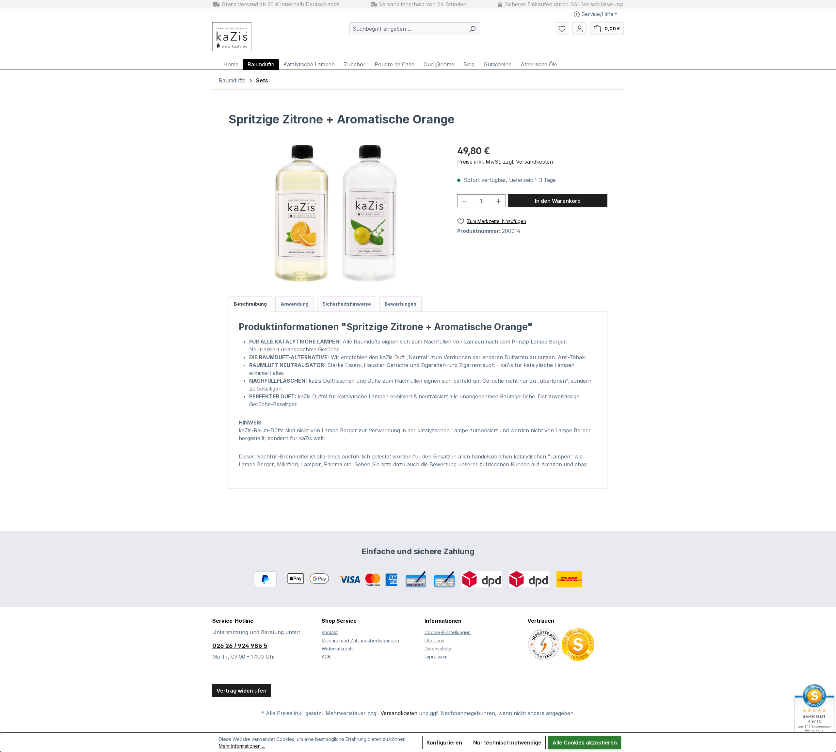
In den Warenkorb (558, 201)
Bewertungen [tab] (400, 304)
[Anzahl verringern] (464, 200)
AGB (326, 656)
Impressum (436, 656)
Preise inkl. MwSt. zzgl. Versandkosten (505, 161)
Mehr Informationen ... (242, 746)
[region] (336, 214)
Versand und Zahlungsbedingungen (360, 640)
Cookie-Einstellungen (448, 632)
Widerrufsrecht (338, 648)
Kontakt (330, 632)
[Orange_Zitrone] (336, 214)
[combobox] (407, 29)
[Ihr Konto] (579, 28)
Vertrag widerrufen (241, 690)
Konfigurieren (444, 742)
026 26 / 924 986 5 (239, 645)
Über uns (434, 640)
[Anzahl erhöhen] (499, 200)
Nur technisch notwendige (507, 742)
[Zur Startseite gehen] (248, 36)
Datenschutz (438, 648)
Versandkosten (398, 713)
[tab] (250, 304)
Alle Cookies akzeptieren (585, 742)
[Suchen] (472, 29)
